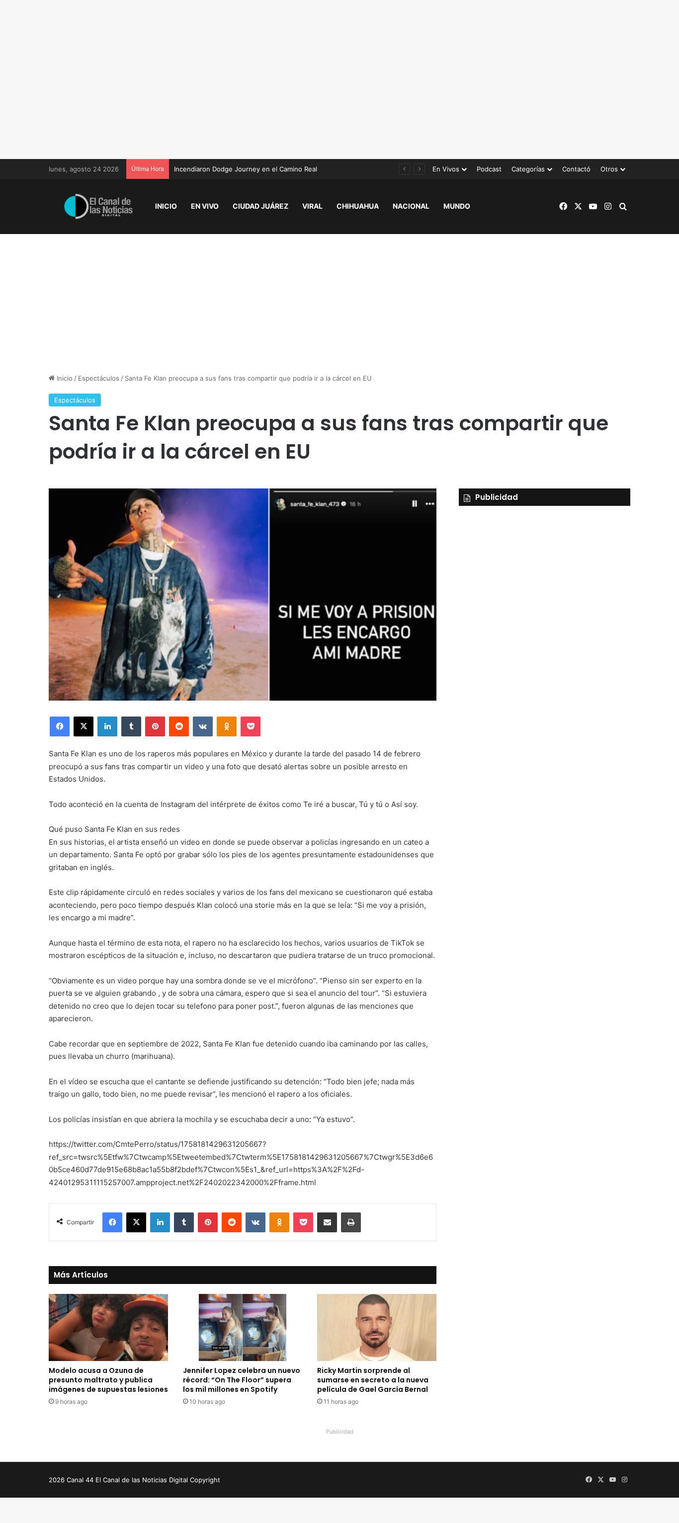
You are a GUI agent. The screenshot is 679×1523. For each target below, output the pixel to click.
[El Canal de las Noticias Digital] (98, 206)
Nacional (411, 206)
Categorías (528, 169)
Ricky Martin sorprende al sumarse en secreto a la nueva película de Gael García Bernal (372, 1379)
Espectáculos (98, 378)
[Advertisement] (339, 79)
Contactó (576, 169)
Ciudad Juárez (260, 206)
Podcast (489, 169)
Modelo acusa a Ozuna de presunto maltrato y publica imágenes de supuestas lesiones (108, 1379)
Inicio (166, 206)
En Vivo (205, 206)
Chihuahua (358, 206)
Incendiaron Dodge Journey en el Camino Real (245, 169)
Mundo (456, 206)
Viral (312, 206)
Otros (609, 169)
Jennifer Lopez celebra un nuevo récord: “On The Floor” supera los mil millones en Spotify (241, 1379)
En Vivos (445, 169)
